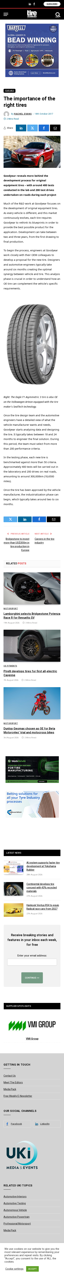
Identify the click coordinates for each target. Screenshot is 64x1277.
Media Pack (10, 1089)
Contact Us (10, 1076)
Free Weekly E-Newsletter (18, 1096)
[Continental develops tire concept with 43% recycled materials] (13, 889)
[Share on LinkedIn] (21, 128)
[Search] (57, 14)
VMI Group (32, 1039)
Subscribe (52, 4)
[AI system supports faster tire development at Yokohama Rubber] (13, 867)
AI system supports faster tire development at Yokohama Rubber (43, 866)
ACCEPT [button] (32, 1269)
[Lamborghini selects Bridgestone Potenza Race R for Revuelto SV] (32, 588)
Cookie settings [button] (14, 1269)
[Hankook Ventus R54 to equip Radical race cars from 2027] (13, 910)
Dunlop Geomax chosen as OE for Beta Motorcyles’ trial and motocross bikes (29, 731)
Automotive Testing (15, 1203)
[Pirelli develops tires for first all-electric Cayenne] (32, 646)
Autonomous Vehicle (15, 1210)
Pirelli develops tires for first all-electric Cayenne (30, 673)
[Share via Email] (55, 128)
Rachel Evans (23, 114)
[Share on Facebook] (44, 128)
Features (9, 91)
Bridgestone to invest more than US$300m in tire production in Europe (16, 544)
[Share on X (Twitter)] (32, 128)
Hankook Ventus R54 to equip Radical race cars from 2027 (42, 907)
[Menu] (6, 14)
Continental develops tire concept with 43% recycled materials (41, 887)
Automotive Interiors (15, 1197)
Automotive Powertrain (17, 1217)
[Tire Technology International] (32, 14)
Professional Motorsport (17, 1224)
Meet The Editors (13, 1082)
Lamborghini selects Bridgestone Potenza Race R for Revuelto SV (32, 616)
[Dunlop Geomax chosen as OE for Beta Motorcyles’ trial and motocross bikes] (32, 703)
